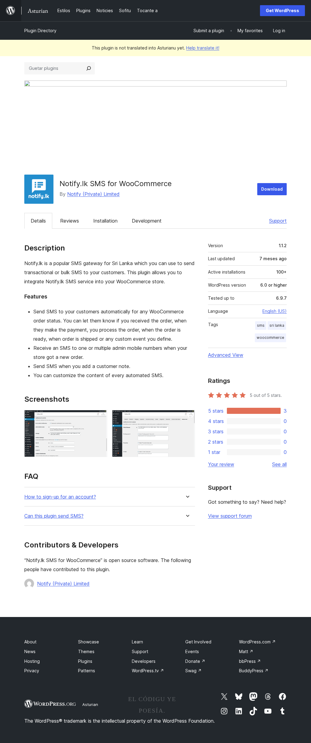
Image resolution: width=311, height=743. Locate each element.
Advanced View (225, 355)
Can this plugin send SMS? (54, 516)
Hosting (32, 661)
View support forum (230, 516)
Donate (195, 661)
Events (192, 651)
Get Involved (198, 641)
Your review (221, 464)
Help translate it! (202, 47)
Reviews (69, 221)
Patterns (86, 670)
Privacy (31, 670)
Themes (86, 651)
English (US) (274, 311)
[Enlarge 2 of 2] (187, 418)
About (30, 641)
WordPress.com (257, 641)
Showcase (88, 641)
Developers (144, 661)
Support (278, 221)
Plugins (85, 661)
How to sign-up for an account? (60, 497)
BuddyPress (253, 670)
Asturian (90, 704)
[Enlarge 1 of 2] (99, 418)
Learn (137, 641)
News (30, 651)
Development (147, 221)
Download (272, 189)
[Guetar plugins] (89, 68)
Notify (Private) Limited (93, 194)
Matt (246, 651)
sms (261, 325)
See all (279, 464)
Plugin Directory (40, 30)
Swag (193, 670)
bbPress (250, 661)
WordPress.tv (148, 670)
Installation (105, 221)
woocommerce (270, 337)
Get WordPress (282, 10)
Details (38, 221)
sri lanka (276, 325)
